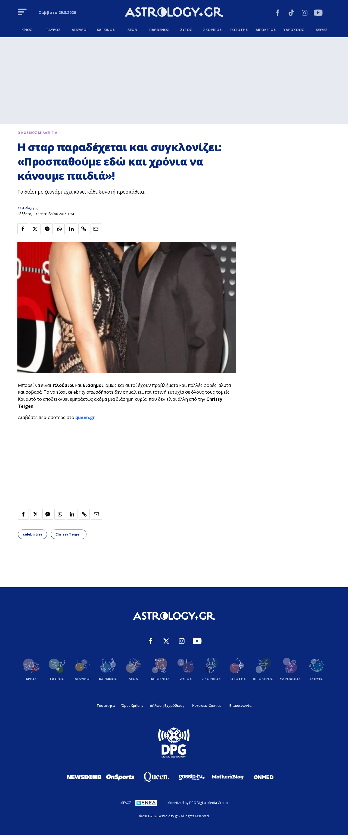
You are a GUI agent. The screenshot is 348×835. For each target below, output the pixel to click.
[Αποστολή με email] (96, 228)
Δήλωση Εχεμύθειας (167, 705)
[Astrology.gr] (174, 13)
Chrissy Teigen (68, 534)
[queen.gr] (156, 777)
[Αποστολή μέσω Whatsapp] (59, 228)
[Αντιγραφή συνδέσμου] (83, 228)
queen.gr (85, 417)
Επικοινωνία (240, 705)
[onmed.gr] (263, 777)
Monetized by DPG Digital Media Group (197, 802)
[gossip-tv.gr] (192, 777)
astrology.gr (28, 207)
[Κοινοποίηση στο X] (35, 228)
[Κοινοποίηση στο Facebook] (22, 228)
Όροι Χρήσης (132, 705)
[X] (166, 642)
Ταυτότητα (106, 705)
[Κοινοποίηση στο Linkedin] (71, 228)
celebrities (32, 534)
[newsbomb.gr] (84, 777)
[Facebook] (277, 13)
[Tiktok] (291, 13)
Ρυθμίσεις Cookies (206, 706)
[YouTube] (318, 13)
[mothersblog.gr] (227, 777)
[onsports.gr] (120, 777)
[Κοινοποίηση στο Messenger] (47, 228)
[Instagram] (304, 13)
